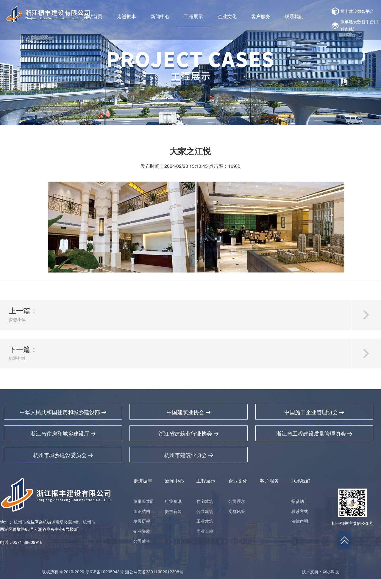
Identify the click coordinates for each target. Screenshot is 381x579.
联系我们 (294, 16)
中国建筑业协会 (186, 412)
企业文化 (227, 16)
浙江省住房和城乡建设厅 (60, 433)
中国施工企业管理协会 (311, 412)
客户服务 (260, 16)
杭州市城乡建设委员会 (60, 454)
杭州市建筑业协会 (186, 454)
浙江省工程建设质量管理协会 (311, 433)
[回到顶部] (344, 540)
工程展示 (193, 16)
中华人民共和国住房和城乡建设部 (61, 412)
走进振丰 (126, 16)
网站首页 (92, 16)
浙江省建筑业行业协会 (186, 433)
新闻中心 (160, 16)
